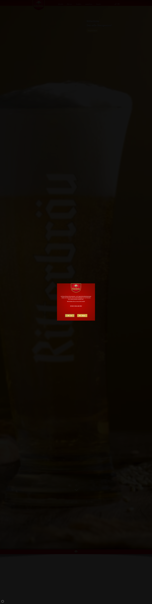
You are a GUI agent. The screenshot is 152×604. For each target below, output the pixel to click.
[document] (76, 302)
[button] (2, 601)
